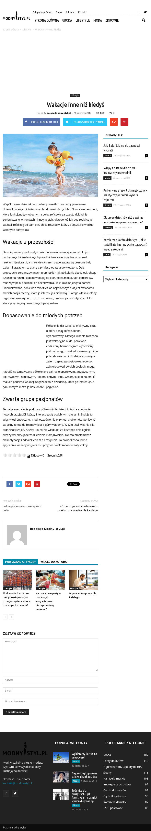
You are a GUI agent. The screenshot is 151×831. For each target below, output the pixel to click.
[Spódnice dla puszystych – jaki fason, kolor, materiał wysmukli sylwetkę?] (61, 794)
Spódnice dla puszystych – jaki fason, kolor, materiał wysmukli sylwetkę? (84, 796)
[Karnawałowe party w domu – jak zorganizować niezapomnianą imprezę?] (50, 580)
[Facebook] (139, 12)
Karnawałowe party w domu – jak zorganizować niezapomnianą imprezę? (48, 601)
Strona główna (46, 20)
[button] (143, 20)
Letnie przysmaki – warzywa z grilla (22, 508)
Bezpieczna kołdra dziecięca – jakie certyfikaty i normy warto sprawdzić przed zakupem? (125, 244)
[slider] (14, 455)
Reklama (70, 12)
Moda (97, 20)
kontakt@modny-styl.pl (17, 783)
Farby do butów (113, 761)
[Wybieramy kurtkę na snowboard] (61, 757)
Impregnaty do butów (117, 784)
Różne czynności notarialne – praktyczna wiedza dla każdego (78, 508)
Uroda (67, 20)
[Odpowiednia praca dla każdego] (83, 580)
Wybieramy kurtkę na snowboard (84, 755)
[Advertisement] (75, 63)
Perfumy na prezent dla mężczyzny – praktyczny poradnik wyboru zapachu (125, 195)
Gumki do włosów (114, 790)
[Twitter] (145, 12)
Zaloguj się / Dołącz (43, 12)
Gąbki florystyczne (115, 796)
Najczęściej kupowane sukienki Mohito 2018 (84, 775)
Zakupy (108, 227)
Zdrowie (112, 20)
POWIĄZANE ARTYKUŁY (20, 561)
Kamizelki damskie (115, 802)
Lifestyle (83, 20)
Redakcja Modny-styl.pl (57, 112)
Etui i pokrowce (113, 808)
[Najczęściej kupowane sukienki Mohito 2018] (61, 776)
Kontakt (82, 12)
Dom (107, 254)
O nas (59, 12)
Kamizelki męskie (114, 778)
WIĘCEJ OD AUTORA (54, 561)
